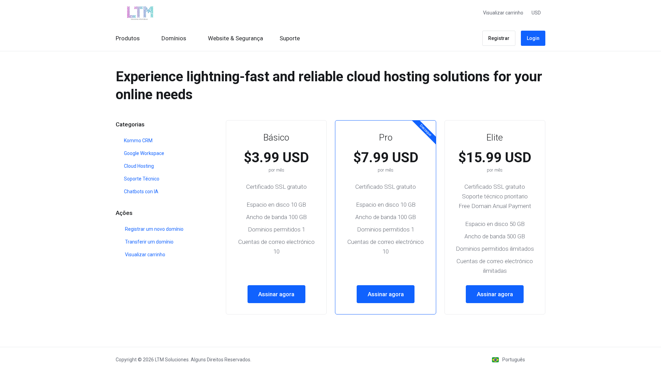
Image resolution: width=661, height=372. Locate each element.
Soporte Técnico (141, 179)
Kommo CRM (138, 140)
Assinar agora (276, 294)
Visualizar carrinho (144, 254)
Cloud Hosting (138, 166)
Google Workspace (143, 153)
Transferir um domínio (148, 242)
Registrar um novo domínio (153, 229)
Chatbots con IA (140, 191)
